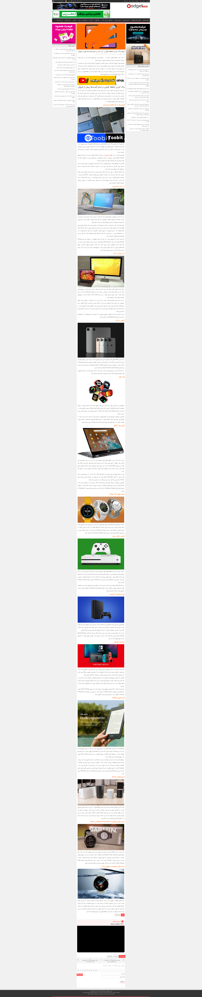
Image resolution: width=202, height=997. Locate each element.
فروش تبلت (115, 956)
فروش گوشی (109, 956)
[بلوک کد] (94, 970)
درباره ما (148, 1)
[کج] (80, 970)
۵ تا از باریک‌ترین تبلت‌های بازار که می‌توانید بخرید (65, 62)
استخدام (126, 1)
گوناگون (97, 20)
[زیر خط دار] (83, 970)
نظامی (74, 20)
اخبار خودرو (126, 20)
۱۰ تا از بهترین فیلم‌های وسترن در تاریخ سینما (140, 117)
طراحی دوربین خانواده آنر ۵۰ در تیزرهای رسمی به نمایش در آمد (90, 960)
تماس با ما (142, 1)
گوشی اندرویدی (108, 155)
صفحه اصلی (146, 20)
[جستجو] (53, 1)
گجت (91, 20)
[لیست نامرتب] (89, 970)
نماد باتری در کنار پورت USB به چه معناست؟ (66, 65)
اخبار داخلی (68, 20)
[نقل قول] (92, 970)
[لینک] (96, 970)
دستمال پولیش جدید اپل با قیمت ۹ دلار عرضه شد (65, 82)
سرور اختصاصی (102, 994)
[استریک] (85, 970)
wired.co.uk (117, 915)
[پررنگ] (78, 970)
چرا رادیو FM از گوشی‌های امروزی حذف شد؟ (66, 89)
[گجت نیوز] (137, 9)
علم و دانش (118, 20)
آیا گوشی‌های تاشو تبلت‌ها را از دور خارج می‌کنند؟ (65, 75)
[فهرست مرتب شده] (87, 970)
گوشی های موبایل (136, 20)
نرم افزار (85, 20)
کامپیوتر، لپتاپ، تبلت (107, 20)
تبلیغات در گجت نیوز (133, 1)
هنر (80, 20)
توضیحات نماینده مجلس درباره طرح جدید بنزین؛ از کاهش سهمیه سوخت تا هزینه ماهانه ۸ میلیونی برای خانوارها (139, 84)
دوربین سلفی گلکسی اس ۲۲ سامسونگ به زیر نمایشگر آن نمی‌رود (112, 960)
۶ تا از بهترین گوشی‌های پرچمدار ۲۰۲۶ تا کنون (66, 67)
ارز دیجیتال (60, 20)
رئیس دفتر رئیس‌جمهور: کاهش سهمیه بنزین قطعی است (138, 88)
